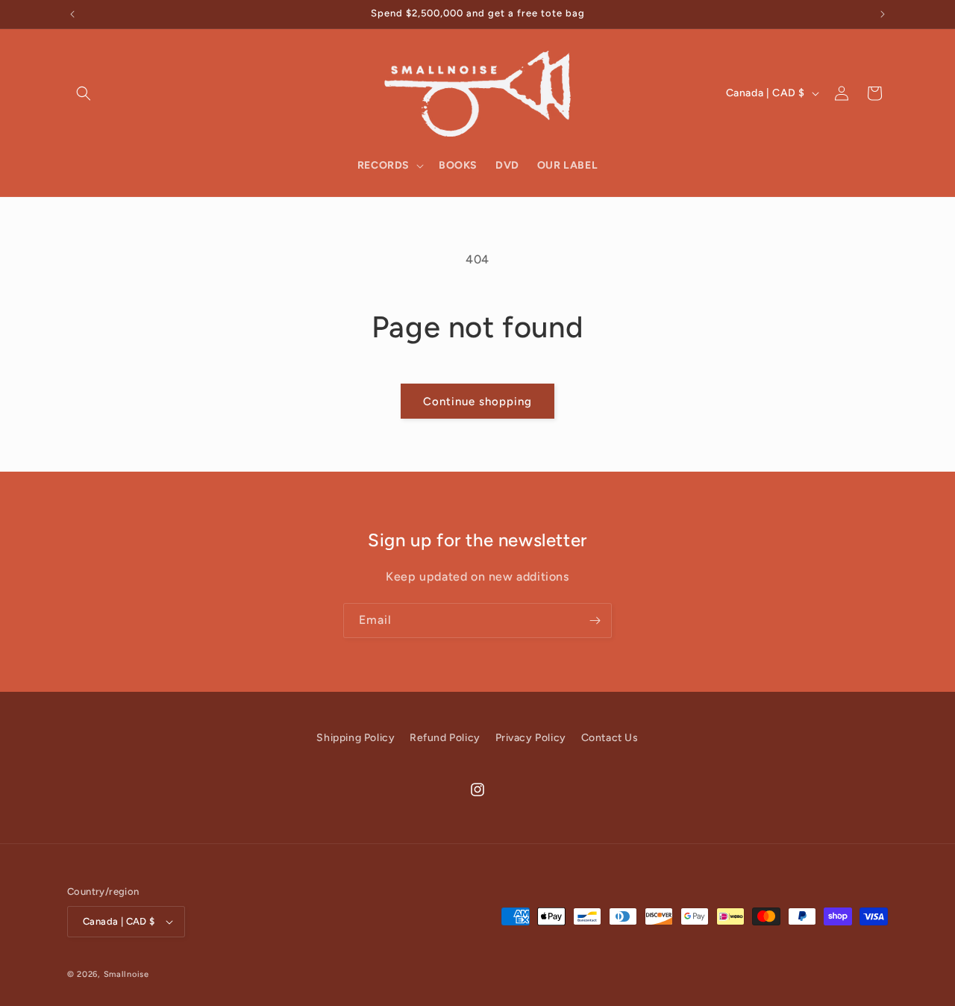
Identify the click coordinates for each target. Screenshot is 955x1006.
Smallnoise (126, 974)
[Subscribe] (594, 620)
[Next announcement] (882, 14)
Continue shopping (477, 401)
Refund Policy (445, 737)
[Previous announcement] (72, 14)
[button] (83, 93)
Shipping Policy (355, 737)
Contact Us (610, 737)
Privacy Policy (530, 737)
